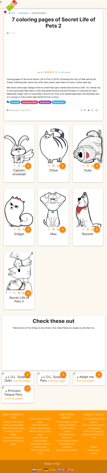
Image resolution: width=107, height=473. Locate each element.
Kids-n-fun (22, 4)
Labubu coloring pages (13, 425)
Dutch (39, 470)
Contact (93, 447)
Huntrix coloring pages (13, 437)
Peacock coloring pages (13, 428)
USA (72, 470)
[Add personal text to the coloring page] (15, 165)
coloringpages (23, 13)
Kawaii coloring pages (13, 422)
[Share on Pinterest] (85, 110)
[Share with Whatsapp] (93, 110)
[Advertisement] (53, 52)
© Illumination (12, 33)
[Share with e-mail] (97, 110)
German (52, 470)
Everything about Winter (67, 450)
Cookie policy (93, 450)
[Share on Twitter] (89, 110)
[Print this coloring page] (24, 165)
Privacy (93, 453)
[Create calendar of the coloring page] (19, 165)
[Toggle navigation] (96, 4)
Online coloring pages (93, 431)
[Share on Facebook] (81, 110)
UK (62, 470)
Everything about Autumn (67, 440)
